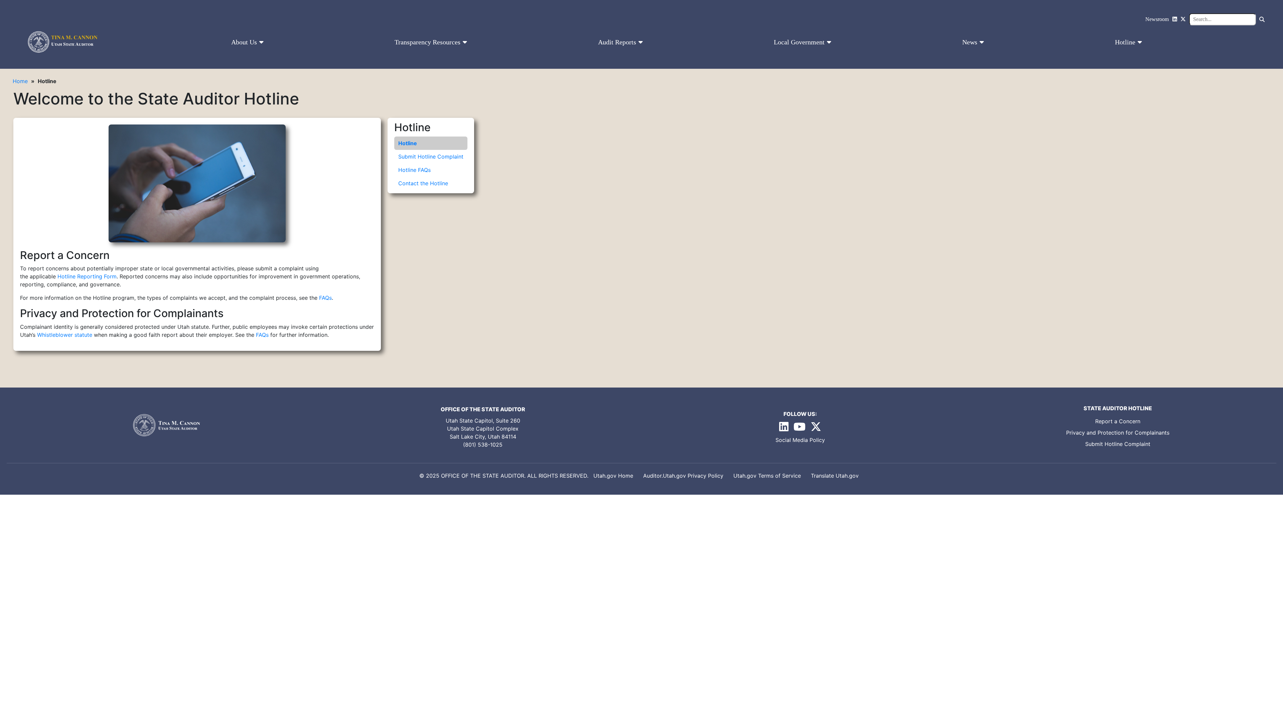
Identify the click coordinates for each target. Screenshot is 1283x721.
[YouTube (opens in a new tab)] (800, 429)
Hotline (1126, 42)
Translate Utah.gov (835, 475)
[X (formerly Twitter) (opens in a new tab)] (816, 429)
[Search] (1262, 19)
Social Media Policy (800, 440)
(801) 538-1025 (483, 444)
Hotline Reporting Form (87, 276)
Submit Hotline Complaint (430, 156)
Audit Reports (618, 42)
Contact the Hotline (423, 183)
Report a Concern (1117, 421)
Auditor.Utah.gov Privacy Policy (683, 475)
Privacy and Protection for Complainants (1117, 432)
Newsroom (1157, 19)
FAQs (325, 297)
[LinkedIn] (1174, 19)
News (970, 42)
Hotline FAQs (414, 170)
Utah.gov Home (613, 475)
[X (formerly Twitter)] (1183, 19)
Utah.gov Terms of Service (767, 475)
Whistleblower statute (64, 334)
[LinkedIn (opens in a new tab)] (784, 429)
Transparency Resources (428, 42)
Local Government (800, 42)
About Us (245, 42)
